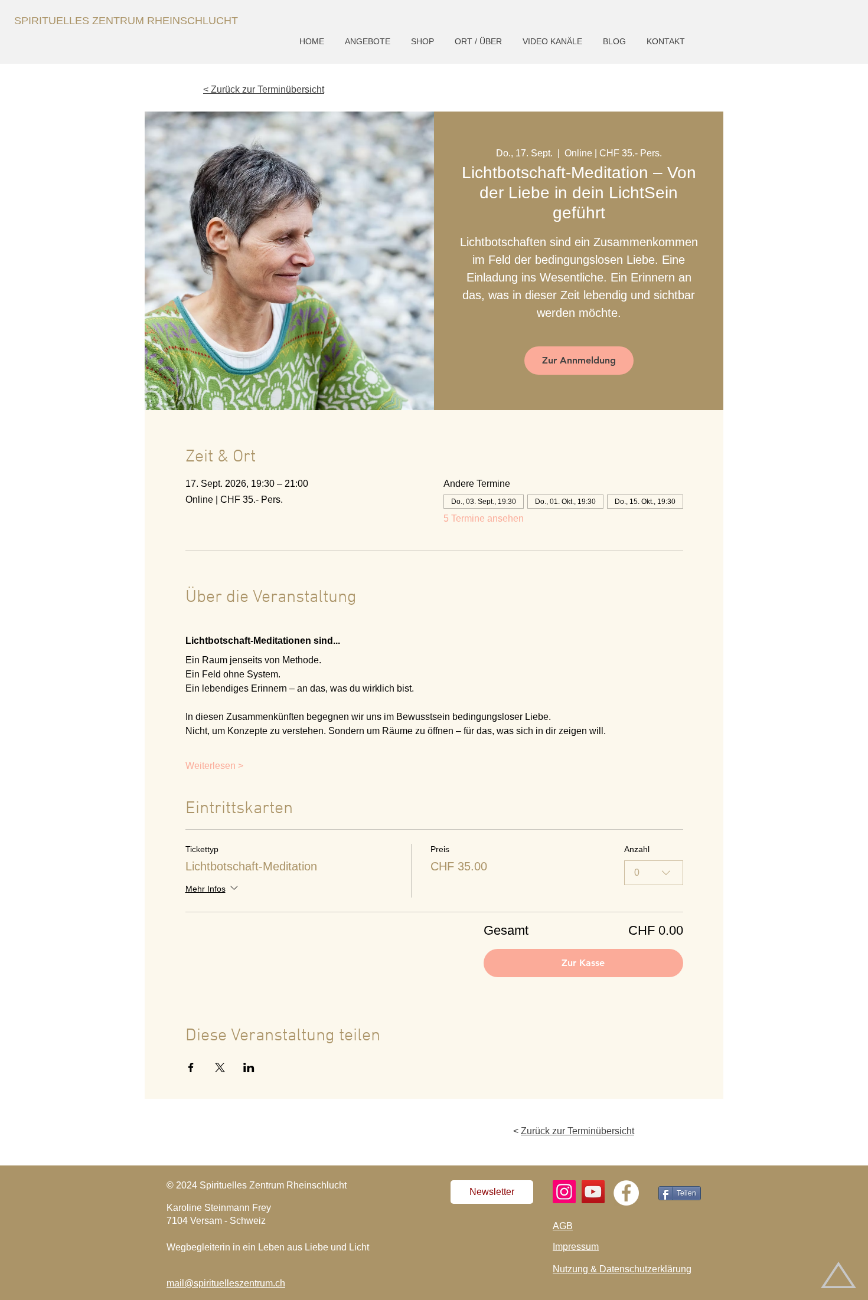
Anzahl (637, 849)
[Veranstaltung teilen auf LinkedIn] (248, 1067)
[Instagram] (564, 1191)
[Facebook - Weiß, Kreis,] (626, 1193)
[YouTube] (593, 1191)
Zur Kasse (583, 962)
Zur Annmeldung (579, 360)
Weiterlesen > (214, 766)
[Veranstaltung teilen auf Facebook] (191, 1067)
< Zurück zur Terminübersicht (263, 89)
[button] (369, 41)
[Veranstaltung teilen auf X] (220, 1067)
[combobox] (653, 872)
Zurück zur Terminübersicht (577, 1131)
